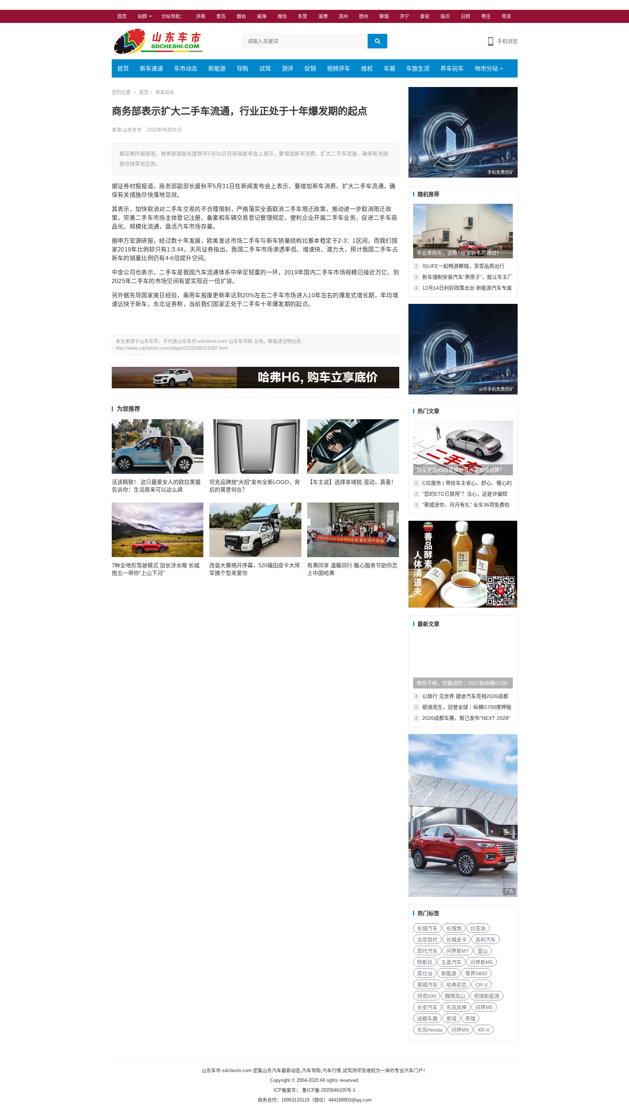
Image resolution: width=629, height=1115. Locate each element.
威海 (261, 16)
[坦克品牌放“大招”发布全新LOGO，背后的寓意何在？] (255, 446)
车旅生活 (418, 69)
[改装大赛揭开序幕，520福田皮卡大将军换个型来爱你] (255, 530)
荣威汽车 (427, 985)
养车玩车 (452, 69)
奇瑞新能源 (486, 996)
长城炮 (454, 928)
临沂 (445, 16)
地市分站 (486, 69)
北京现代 (427, 940)
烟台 (241, 16)
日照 (465, 16)
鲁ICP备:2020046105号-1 (328, 1090)
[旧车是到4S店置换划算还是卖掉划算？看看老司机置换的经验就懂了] (463, 448)
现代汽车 (427, 951)
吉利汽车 (485, 940)
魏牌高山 (455, 996)
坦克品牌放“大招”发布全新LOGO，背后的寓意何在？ (254, 486)
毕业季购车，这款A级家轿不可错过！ (459, 253)
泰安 (425, 16)
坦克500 (426, 996)
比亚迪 (478, 928)
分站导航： (173, 16)
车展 (389, 69)
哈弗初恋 (456, 985)
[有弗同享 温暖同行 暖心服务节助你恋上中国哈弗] (353, 530)
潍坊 (282, 16)
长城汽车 (427, 928)
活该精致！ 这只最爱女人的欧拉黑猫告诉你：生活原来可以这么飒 (156, 486)
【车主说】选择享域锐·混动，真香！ (351, 482)
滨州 (343, 16)
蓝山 (483, 951)
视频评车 (338, 69)
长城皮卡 (456, 940)
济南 (200, 16)
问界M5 (484, 1007)
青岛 (221, 16)
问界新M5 (481, 962)
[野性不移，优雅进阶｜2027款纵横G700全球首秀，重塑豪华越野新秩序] (463, 661)
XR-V (484, 1030)
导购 (242, 69)
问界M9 (460, 1030)
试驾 (265, 69)
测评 (287, 69)
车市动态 (185, 69)
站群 (142, 16)
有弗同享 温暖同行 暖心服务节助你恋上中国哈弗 (352, 569)
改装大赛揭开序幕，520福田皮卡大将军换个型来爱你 (254, 569)
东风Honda (430, 1030)
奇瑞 (470, 1018)
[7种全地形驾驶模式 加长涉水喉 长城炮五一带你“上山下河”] (158, 530)
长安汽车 (427, 1007)
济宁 (404, 16)
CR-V (481, 985)
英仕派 (424, 973)
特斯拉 (424, 962)
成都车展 (427, 1018)
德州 (363, 16)
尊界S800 (476, 973)
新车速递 (151, 69)
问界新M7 (457, 951)
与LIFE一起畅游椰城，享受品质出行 (463, 266)
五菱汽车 (451, 962)
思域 (451, 1018)
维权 (367, 69)
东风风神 (456, 1007)
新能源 (217, 69)
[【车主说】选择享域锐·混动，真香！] (353, 446)
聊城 (384, 16)
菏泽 (506, 16)
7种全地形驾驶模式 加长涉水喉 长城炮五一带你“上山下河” (155, 569)
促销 (310, 69)
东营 (302, 16)
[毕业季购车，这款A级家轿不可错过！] (463, 231)
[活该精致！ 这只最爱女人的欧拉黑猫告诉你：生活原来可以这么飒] (158, 446)
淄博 (323, 16)
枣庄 (486, 16)
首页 (122, 16)
